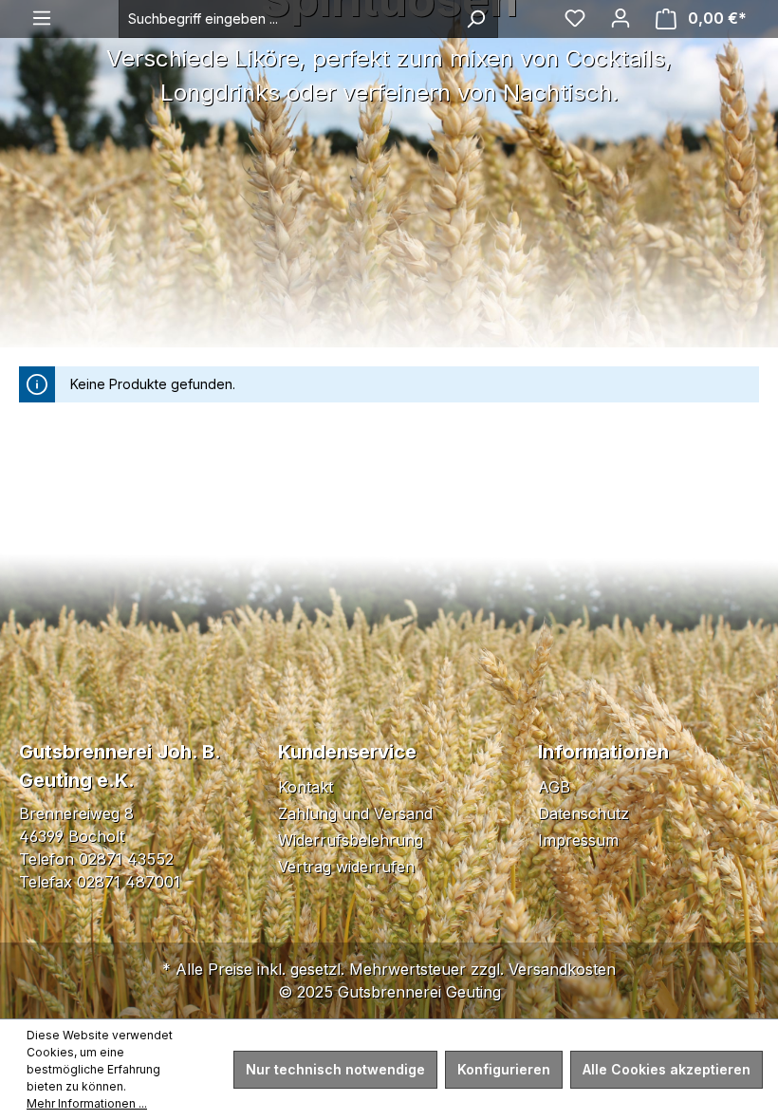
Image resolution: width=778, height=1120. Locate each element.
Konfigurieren (503, 1069)
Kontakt (305, 786)
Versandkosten (562, 969)
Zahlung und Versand (355, 813)
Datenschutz (583, 813)
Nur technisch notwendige (335, 1069)
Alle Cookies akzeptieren (666, 1069)
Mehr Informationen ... (87, 1103)
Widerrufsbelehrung (350, 840)
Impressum (578, 840)
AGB (554, 786)
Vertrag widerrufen (346, 866)
